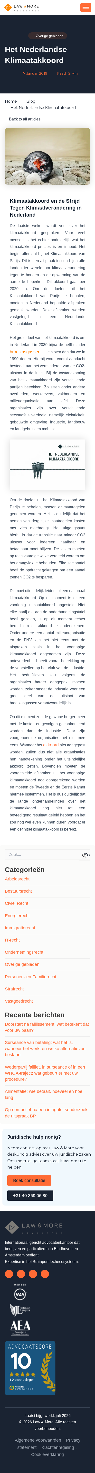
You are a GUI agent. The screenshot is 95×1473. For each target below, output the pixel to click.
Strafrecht (14, 989)
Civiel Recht (16, 903)
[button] (76, 7)
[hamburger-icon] (85, 7)
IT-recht (12, 940)
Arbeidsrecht (17, 879)
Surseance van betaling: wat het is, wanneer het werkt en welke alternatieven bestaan (45, 1048)
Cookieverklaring (47, 1454)
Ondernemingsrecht (24, 952)
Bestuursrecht (18, 891)
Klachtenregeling (57, 1447)
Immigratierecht (20, 927)
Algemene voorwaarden (38, 1440)
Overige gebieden (22, 964)
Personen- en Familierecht (30, 976)
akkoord (51, 744)
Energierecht (17, 915)
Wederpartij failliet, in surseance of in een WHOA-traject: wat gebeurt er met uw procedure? (45, 1073)
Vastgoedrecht (19, 1001)
